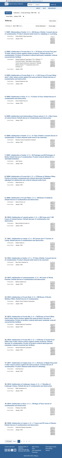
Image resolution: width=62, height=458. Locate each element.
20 (52, 26)
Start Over (8, 13)
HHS (31, 456)
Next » (21, 26)
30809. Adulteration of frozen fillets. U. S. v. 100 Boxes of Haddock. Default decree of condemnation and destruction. (29, 199)
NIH (28, 456)
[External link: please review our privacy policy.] (6, 450)
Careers (48, 450)
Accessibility (49, 448)
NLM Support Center (51, 446)
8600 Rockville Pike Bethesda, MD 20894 (23, 450)
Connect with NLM (9, 446)
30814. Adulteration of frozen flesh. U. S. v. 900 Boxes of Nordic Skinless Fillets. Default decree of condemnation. (28, 298)
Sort (40, 26)
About (38, 8)
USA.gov (36, 456)
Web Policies (35, 446)
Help (44, 8)
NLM (25, 456)
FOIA (33, 448)
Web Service (52, 8)
